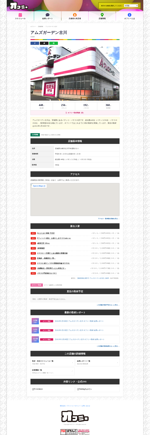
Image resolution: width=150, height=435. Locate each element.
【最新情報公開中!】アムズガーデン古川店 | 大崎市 (93, 278)
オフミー (33, 26)
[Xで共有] (44, 43)
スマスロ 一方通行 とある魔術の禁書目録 (52, 253)
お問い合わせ (86, 406)
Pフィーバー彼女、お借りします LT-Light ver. (54, 238)
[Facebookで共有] (34, 43)
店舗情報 (102, 18)
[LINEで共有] (53, 43)
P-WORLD (39, 389)
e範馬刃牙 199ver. (43, 243)
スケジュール (20, 18)
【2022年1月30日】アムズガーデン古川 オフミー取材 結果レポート (79, 321)
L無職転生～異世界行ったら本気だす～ (51, 268)
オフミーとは (129, 18)
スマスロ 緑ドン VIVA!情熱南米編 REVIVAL (53, 263)
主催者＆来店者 (75, 18)
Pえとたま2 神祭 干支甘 (46, 233)
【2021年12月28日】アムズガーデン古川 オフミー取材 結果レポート (79, 339)
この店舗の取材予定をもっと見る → (108, 305)
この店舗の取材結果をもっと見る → (108, 346)
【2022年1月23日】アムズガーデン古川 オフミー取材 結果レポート (79, 330)
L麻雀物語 (41, 248)
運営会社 (63, 406)
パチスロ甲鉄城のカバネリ (47, 273)
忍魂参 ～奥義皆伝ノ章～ (46, 258)
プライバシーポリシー (74, 406)
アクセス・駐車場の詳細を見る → (109, 218)
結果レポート (47, 18)
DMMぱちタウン (86, 389)
